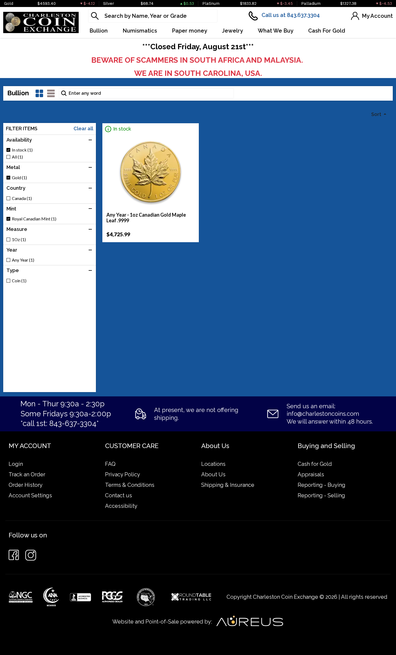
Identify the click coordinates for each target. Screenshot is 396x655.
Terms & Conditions (129, 485)
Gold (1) (19, 177)
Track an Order (27, 474)
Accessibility (121, 506)
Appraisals (311, 474)
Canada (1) (22, 198)
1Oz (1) (19, 239)
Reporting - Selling (321, 495)
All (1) (17, 157)
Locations (213, 464)
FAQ (110, 464)
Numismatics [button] (140, 30)
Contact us (118, 495)
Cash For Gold (326, 30)
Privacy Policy (122, 474)
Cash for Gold (315, 464)
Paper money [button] (189, 30)
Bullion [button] (98, 30)
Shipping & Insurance (227, 485)
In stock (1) (22, 150)
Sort (376, 114)
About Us (213, 474)
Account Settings (30, 495)
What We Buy (275, 30)
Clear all (83, 128)
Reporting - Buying (321, 485)
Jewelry (232, 30)
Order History (26, 485)
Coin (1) (19, 281)
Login (16, 464)
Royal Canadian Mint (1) (34, 219)
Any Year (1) (23, 260)
